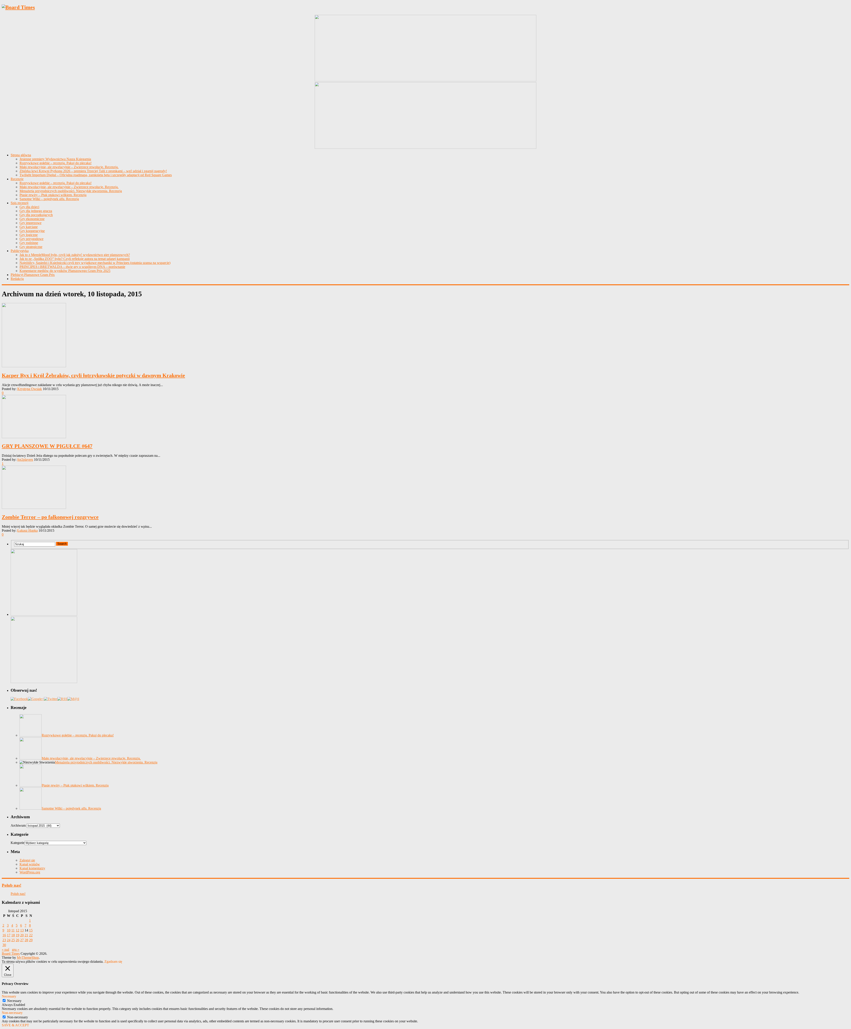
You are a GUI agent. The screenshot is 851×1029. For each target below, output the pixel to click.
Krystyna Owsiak (29, 389)
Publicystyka (20, 251)
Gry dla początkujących (36, 215)
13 (22, 930)
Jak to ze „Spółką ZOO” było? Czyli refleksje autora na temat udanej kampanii (75, 259)
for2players (25, 459)
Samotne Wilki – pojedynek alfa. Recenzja (49, 199)
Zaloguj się (27, 860)
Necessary (14, 1001)
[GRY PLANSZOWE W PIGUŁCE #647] (425, 417)
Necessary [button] (9, 996)
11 (13, 930)
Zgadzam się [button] (113, 961)
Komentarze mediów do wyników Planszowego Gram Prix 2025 (65, 271)
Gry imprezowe (30, 223)
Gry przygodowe (31, 239)
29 (31, 940)
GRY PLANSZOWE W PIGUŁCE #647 (47, 446)
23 (4, 940)
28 (26, 940)
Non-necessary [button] (12, 1013)
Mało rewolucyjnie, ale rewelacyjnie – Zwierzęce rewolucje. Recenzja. (69, 167)
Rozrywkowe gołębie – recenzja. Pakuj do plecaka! (56, 163)
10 (8, 930)
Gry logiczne (29, 235)
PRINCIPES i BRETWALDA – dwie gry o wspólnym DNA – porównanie (72, 267)
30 (4, 945)
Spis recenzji (19, 203)
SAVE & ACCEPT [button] (15, 1025)
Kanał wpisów (30, 864)
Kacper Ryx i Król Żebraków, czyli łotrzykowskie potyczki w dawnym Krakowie (93, 375)
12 (17, 930)
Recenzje (17, 179)
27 (22, 940)
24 (8, 940)
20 (22, 935)
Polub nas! (11, 885)
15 (31, 930)
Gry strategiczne (31, 247)
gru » (15, 949)
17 (8, 935)
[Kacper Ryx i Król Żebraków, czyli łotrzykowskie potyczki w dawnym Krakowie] (425, 335)
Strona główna (21, 155)
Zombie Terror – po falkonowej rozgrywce (50, 517)
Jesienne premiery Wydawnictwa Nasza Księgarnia (55, 159)
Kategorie (17, 843)
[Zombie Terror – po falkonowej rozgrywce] (425, 488)
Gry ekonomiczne (32, 219)
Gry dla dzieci (29, 207)
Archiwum (18, 825)
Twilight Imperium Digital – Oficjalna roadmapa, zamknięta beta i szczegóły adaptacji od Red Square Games (96, 175)
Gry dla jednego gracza (36, 211)
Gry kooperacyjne (32, 231)
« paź (5, 949)
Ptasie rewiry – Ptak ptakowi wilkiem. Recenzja (53, 195)
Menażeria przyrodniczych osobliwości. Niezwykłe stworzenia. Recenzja (71, 191)
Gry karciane (29, 227)
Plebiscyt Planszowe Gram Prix (33, 275)
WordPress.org (30, 872)
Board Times (11, 953)
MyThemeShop (28, 957)
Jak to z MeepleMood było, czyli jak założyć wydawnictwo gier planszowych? (75, 255)
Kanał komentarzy (32, 868)
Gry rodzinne (29, 243)
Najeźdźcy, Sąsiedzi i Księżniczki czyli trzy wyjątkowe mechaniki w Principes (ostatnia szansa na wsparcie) (95, 263)
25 (13, 940)
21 (26, 935)
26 (17, 940)
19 (17, 935)
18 (13, 935)
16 (4, 935)
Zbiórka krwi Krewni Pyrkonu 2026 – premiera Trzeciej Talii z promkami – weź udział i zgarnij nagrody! (93, 171)
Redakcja (17, 279)
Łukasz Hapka (27, 530)
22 (31, 935)
